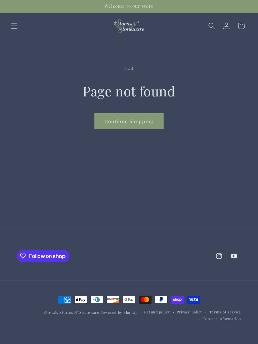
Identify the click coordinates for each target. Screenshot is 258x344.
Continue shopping (129, 121)
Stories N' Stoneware (79, 312)
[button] (14, 25)
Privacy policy (190, 311)
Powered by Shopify (119, 312)
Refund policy (157, 311)
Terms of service (225, 311)
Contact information (222, 318)
